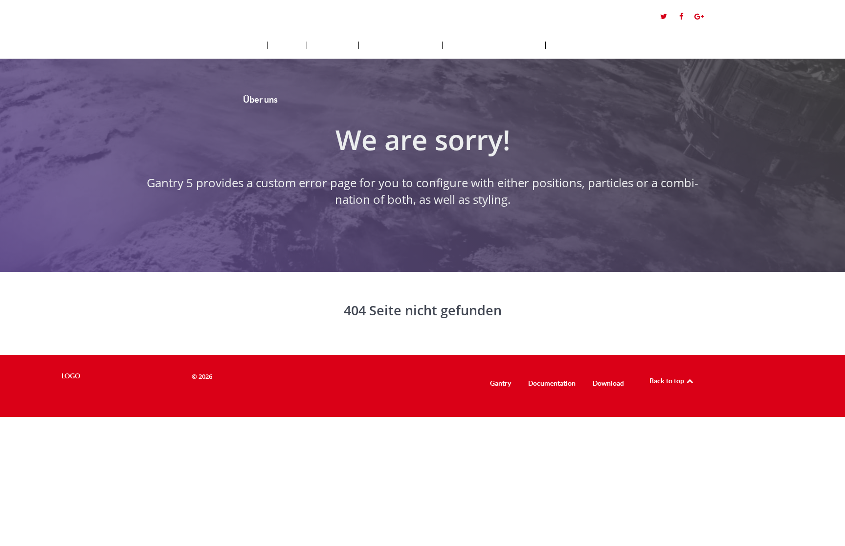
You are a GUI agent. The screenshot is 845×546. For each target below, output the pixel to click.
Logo (101, 15)
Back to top (667, 381)
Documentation (552, 383)
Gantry (500, 383)
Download (608, 383)
